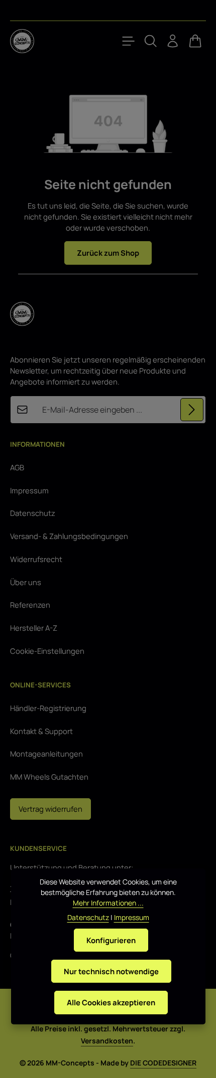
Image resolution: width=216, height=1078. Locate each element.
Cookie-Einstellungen (47, 651)
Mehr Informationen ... (108, 903)
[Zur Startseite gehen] (22, 41)
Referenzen (30, 605)
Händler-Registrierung (48, 708)
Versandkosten (107, 1040)
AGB (17, 467)
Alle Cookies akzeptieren (111, 1002)
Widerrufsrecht (36, 559)
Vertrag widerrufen (50, 809)
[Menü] (129, 41)
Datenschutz (32, 513)
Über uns (25, 582)
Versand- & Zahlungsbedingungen (69, 536)
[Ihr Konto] (173, 41)
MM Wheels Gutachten (49, 777)
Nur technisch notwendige (111, 971)
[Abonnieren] (191, 409)
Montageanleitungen (46, 754)
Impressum (29, 490)
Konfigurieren (111, 940)
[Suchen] (151, 41)
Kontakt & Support (41, 731)
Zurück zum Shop (108, 253)
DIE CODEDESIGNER (163, 1062)
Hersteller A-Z (33, 628)
